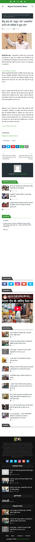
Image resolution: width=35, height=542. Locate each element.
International (10, 15)
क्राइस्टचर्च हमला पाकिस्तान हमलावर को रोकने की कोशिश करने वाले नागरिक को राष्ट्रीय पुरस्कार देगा (21, 205)
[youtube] (21, 1)
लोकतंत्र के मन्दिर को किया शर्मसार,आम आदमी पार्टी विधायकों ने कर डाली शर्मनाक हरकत (21, 368)
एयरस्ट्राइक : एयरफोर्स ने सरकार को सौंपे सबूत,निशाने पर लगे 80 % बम (20, 351)
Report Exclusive (8, 29)
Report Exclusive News (17, 6)
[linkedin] (27, 461)
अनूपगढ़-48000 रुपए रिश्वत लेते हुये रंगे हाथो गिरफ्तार (21, 480)
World (13, 140)
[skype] (24, 1)
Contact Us (20, 535)
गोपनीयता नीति (27, 535)
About (12, 535)
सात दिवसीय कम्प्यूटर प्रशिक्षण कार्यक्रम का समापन (20, 376)
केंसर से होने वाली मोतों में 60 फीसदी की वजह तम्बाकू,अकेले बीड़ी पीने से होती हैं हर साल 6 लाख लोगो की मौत (21, 397)
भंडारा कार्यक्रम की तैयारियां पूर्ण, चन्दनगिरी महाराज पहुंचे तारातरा (20, 334)
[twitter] (14, 1)
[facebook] (11, 1)
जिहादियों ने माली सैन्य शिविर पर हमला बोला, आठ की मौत (20, 195)
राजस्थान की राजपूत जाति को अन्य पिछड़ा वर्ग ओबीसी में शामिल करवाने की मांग (21, 342)
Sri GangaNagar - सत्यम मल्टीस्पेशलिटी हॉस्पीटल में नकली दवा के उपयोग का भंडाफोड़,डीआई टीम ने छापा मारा (20, 416)
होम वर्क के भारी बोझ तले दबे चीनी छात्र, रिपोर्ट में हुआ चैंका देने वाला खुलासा (21, 187)
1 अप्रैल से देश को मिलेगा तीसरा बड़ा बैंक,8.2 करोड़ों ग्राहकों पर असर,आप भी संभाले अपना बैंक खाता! (21, 386)
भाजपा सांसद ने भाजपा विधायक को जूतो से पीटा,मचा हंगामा (20, 359)
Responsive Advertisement (10, 136)
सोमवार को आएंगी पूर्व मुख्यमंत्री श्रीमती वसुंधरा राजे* (21, 471)
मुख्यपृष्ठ (4, 15)
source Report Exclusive (9, 71)
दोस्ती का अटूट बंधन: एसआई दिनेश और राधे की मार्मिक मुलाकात (21, 488)
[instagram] (18, 1)
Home (7, 535)
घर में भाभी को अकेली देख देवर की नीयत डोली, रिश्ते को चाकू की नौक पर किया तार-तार (21, 406)
